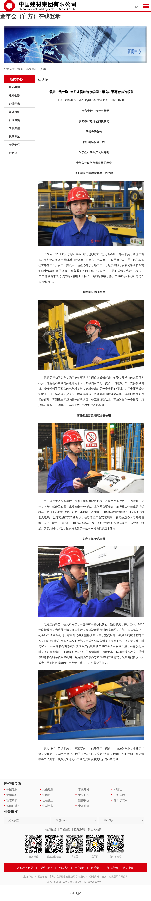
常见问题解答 (25, 867)
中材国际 (119, 795)
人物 (43, 69)
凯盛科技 (83, 800)
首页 (20, 69)
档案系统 (79, 829)
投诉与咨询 (46, 867)
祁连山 (118, 789)
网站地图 (63, 867)
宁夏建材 (83, 789)
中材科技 (83, 795)
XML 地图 (76, 893)
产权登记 (65, 829)
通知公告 (14, 95)
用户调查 (80, 867)
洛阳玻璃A (120, 800)
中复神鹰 (83, 806)
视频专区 (14, 136)
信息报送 (50, 829)
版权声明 (112, 867)
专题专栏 (14, 144)
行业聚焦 (14, 120)
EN (137, 6)
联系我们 (96, 867)
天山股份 (47, 789)
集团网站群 (95, 829)
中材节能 (47, 806)
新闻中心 (31, 69)
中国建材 (11, 789)
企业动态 (14, 103)
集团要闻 (14, 87)
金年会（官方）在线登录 (30, 16)
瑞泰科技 (11, 800)
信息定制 (128, 867)
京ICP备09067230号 (58, 881)
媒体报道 (14, 112)
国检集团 (47, 800)
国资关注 (14, 128)
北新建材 (11, 795)
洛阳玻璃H (12, 806)
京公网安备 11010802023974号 (87, 881)
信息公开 (14, 153)
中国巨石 (47, 795)
